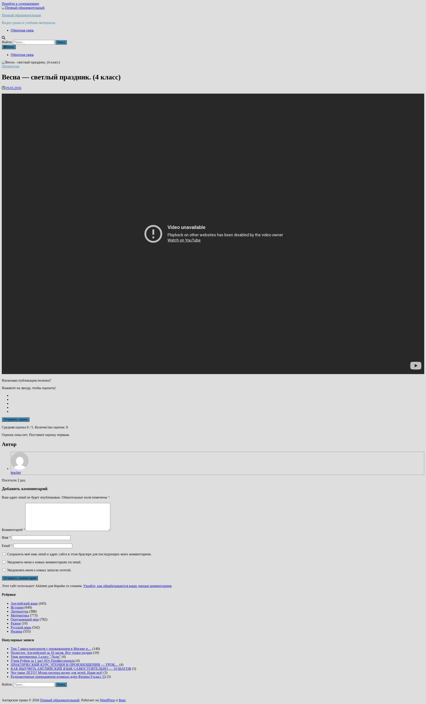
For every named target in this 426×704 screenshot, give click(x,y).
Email (7, 546)
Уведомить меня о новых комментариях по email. (44, 562)
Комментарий (13, 530)
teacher (16, 472)
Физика (16, 631)
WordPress (107, 700)
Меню (10, 47)
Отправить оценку (16, 419)
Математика (20, 615)
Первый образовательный (21, 15)
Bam (122, 700)
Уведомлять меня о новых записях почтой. (39, 570)
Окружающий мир (25, 619)
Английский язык (24, 603)
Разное (16, 623)
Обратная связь (22, 30)
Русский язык (21, 627)
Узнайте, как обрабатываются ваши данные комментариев (127, 586)
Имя (6, 537)
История (17, 607)
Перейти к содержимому (20, 4)
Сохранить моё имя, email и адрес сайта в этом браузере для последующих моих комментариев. (79, 554)
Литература (10, 66)
